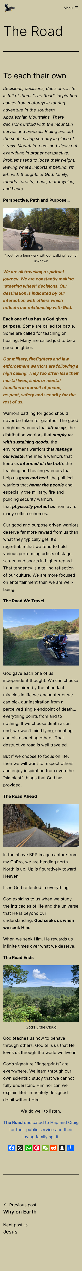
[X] (20, 1148)
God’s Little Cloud (41, 1027)
